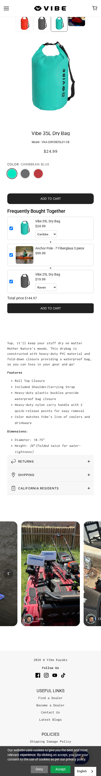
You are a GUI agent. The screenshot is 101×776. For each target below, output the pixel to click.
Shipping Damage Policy (50, 741)
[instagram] (46, 675)
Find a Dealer (50, 698)
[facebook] (38, 675)
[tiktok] (63, 675)
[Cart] (94, 8)
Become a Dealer (50, 705)
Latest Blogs (50, 719)
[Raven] (25, 173)
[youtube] (55, 675)
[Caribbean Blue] (12, 173)
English (82, 771)
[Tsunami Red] (38, 173)
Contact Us (50, 712)
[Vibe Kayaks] (50, 8)
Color (13, 164)
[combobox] (85, 771)
